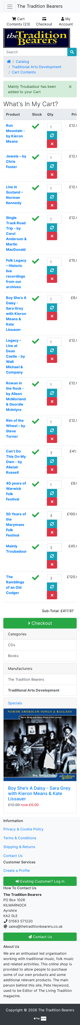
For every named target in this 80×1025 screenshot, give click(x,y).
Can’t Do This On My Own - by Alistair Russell (16, 462)
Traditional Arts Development (36, 67)
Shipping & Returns (19, 847)
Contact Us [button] (42, 937)
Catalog (22, 61)
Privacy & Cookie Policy (23, 829)
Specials (15, 703)
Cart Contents (24, 72)
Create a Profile (16, 870)
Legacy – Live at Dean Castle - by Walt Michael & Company (15, 356)
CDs (11, 645)
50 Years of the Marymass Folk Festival (16, 524)
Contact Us (12, 855)
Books (13, 655)
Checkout (44, 24)
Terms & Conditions (19, 838)
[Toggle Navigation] (10, 6)
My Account (66, 21)
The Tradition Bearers (39, 6)
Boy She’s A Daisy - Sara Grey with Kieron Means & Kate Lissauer (16, 313)
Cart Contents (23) (18, 21)
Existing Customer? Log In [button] (41, 881)
